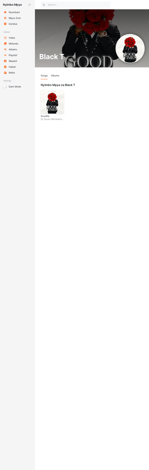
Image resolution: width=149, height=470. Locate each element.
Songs (44, 75)
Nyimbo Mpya (12, 4)
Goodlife (45, 116)
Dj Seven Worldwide (52, 119)
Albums (55, 75)
